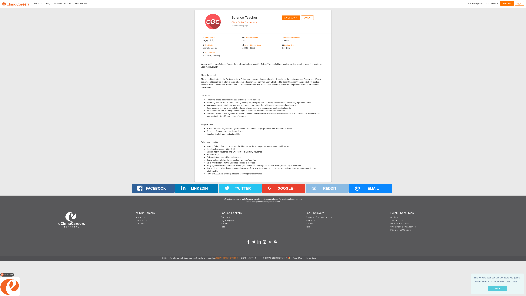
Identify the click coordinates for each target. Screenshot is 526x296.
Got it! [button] (498, 288)
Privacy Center (311, 258)
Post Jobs (310, 220)
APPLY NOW (290, 17)
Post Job (507, 3)
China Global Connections (244, 22)
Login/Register (228, 220)
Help (223, 227)
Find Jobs (38, 3)
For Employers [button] (474, 3)
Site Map (225, 223)
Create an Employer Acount (319, 217)
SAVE (306, 17)
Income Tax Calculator (401, 230)
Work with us (142, 223)
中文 (519, 3)
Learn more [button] (511, 281)
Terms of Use (297, 258)
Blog (48, 3)
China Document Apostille (403, 227)
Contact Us (141, 220)
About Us (140, 217)
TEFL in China (81, 3)
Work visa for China (399, 223)
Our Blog (394, 217)
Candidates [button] (491, 3)
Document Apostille (62, 3)
